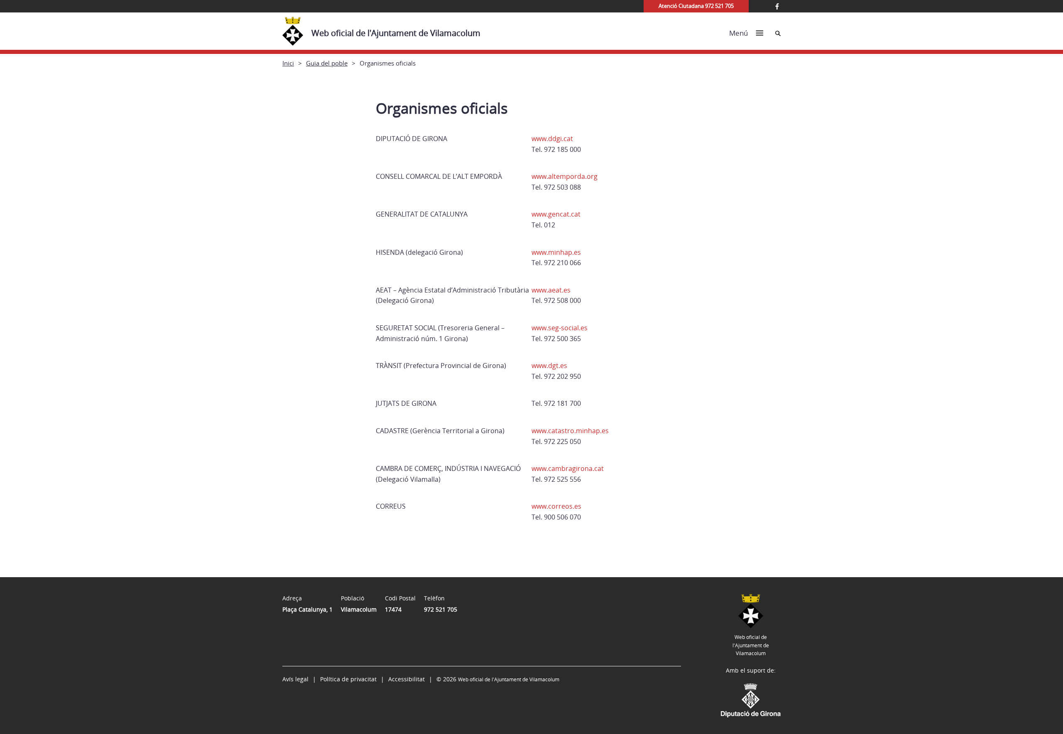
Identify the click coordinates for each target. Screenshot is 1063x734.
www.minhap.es (556, 252)
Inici (288, 63)
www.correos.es (556, 506)
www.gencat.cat (556, 214)
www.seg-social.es (560, 327)
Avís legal (295, 679)
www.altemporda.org (565, 176)
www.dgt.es (549, 365)
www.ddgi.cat (552, 138)
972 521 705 (440, 609)
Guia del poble (327, 63)
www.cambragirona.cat (568, 468)
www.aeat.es (551, 290)
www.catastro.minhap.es (570, 430)
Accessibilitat (406, 679)
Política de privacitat (348, 679)
